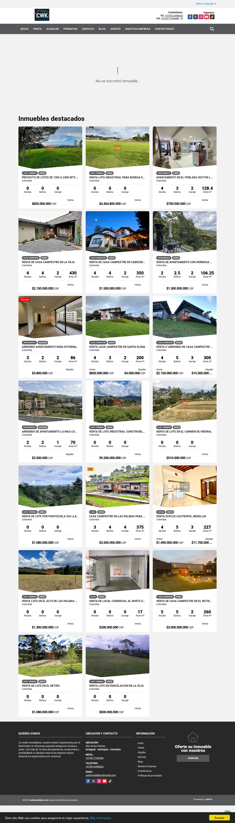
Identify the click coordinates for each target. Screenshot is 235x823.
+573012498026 (174, 15)
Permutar (70, 28)
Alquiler (52, 28)
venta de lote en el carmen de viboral (184, 431)
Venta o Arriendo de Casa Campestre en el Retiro (184, 347)
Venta (37, 28)
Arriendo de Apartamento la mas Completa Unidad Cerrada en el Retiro (50, 431)
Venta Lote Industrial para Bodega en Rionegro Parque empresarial (117, 177)
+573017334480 (170, 18)
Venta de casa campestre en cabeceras (117, 262)
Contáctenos (164, 28)
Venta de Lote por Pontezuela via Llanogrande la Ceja (50, 516)
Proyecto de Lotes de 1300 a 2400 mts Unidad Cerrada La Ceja (50, 177)
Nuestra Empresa (137, 28)
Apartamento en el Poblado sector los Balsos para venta (184, 177)
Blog (102, 28)
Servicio (88, 28)
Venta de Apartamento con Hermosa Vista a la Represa (184, 262)
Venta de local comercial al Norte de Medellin (117, 601)
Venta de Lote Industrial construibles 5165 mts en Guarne (117, 431)
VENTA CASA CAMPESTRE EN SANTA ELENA (117, 347)
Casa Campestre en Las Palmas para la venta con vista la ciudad (117, 516)
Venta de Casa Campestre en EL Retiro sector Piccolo (184, 601)
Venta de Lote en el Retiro (41, 685)
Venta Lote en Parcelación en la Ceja (116, 685)
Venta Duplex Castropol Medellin (181, 516)
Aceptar (220, 817)
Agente (115, 28)
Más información (100, 818)
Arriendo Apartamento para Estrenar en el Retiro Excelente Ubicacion (50, 347)
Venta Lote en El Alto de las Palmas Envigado (50, 601)
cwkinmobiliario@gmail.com (101, 775)
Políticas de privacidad (150, 775)
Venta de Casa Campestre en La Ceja (48, 262)
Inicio (24, 28)
